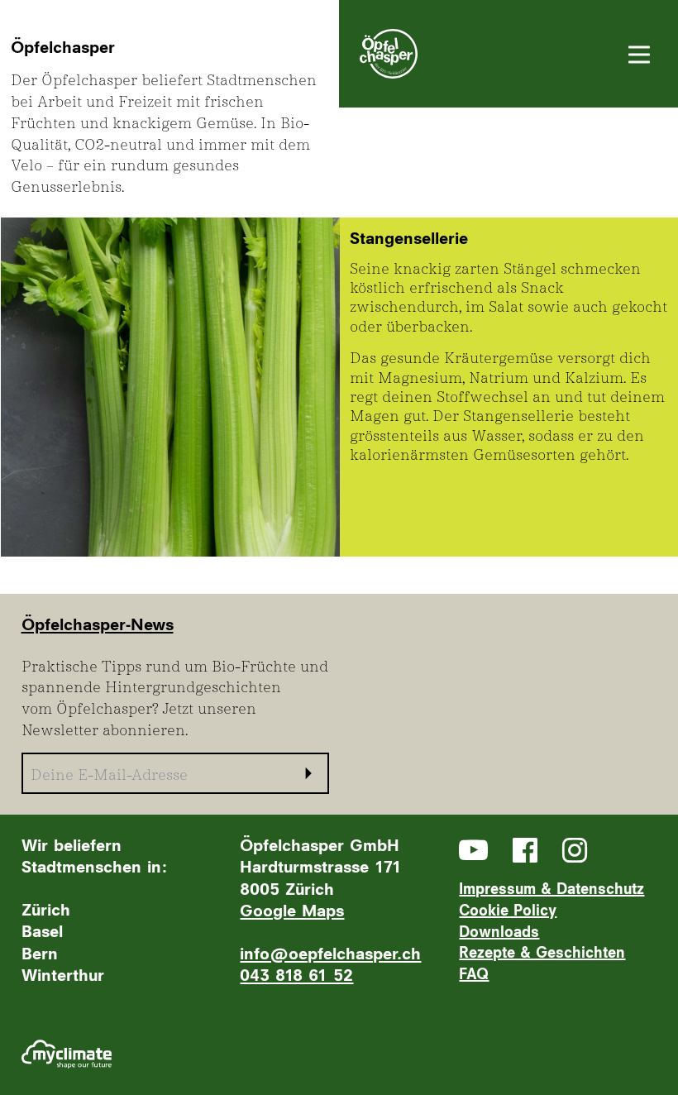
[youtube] (473, 849)
